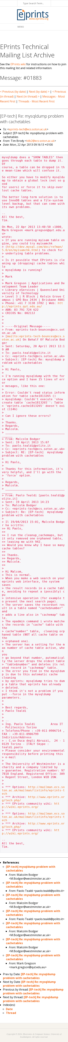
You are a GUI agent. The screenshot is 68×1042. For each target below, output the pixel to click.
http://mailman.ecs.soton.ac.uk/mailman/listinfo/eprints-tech (33, 790)
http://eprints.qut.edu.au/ (32, 304)
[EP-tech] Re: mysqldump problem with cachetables (29, 976)
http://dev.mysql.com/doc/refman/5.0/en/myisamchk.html (32, 248)
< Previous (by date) (13, 92)
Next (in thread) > (28, 96)
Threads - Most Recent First (36, 101)
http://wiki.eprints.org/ (30, 805)
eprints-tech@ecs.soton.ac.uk (28, 129)
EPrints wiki (18, 64)
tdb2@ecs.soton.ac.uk (40, 141)
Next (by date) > (39, 92)
